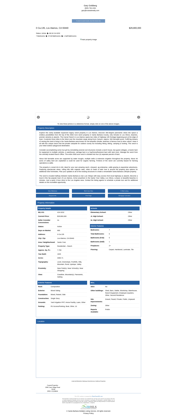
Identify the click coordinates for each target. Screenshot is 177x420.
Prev (38, 117)
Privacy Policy (88, 413)
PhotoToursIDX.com (97, 396)
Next (138, 117)
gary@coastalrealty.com (90, 10)
